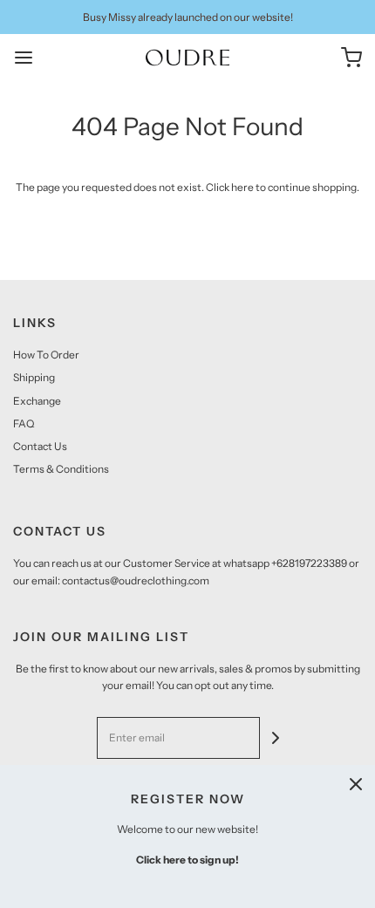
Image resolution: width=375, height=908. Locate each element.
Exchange (37, 400)
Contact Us (40, 446)
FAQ (23, 423)
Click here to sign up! (187, 859)
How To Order (46, 354)
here (242, 187)
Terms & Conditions (61, 468)
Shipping (34, 377)
